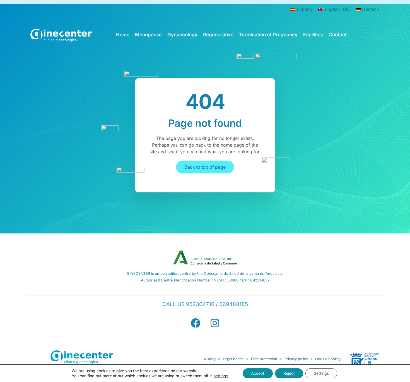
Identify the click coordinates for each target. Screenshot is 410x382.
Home (122, 34)
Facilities (313, 34)
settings (221, 375)
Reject (289, 373)
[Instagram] (215, 323)
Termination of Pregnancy (268, 34)
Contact (338, 34)
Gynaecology (182, 34)
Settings (321, 373)
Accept (257, 373)
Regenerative (218, 34)
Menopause (148, 34)
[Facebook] (195, 323)
